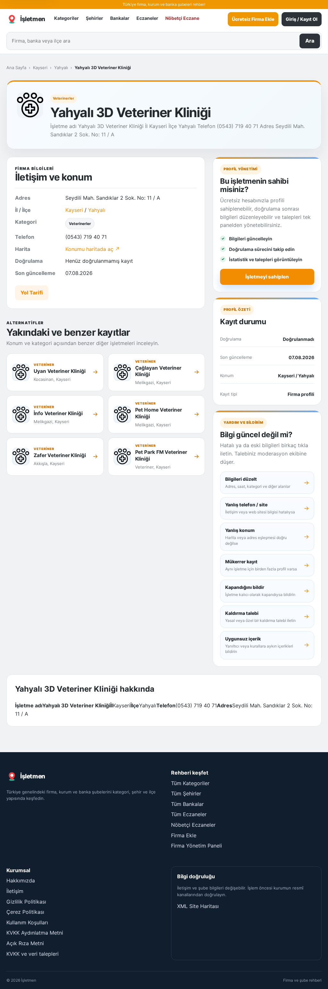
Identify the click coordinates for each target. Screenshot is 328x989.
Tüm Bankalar (187, 804)
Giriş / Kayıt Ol (301, 19)
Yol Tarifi (31, 292)
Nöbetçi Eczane (182, 18)
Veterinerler (63, 98)
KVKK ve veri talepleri (32, 954)
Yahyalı (61, 67)
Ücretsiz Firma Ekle (253, 19)
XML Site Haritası (198, 906)
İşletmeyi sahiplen (267, 277)
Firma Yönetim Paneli (196, 845)
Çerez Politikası (25, 912)
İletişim (14, 891)
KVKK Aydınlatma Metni (34, 932)
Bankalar (119, 18)
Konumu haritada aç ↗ (92, 249)
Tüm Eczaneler (189, 814)
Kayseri (40, 67)
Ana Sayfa (16, 67)
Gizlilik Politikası (26, 901)
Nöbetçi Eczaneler (193, 825)
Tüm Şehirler (186, 793)
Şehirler (94, 18)
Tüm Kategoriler (190, 783)
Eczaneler (147, 18)
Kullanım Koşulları (27, 922)
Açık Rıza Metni (25, 943)
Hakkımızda (20, 880)
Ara (309, 40)
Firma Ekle (183, 835)
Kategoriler (66, 18)
